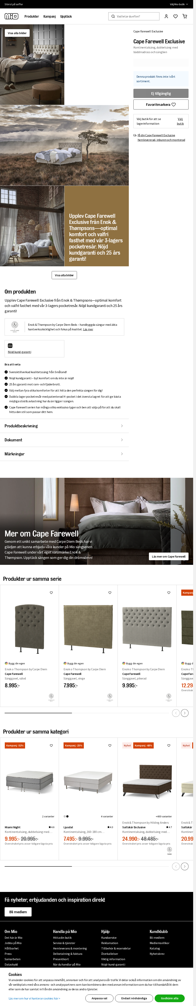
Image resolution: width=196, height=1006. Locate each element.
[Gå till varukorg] (185, 16)
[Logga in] (166, 16)
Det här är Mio (13, 937)
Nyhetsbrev (157, 954)
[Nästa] (185, 713)
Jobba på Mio (13, 943)
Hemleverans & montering (70, 948)
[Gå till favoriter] (175, 16)
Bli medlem (18, 911)
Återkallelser (109, 954)
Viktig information (113, 959)
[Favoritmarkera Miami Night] (51, 745)
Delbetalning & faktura (67, 954)
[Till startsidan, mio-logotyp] (11, 16)
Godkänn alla (169, 998)
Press (8, 954)
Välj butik (180, 121)
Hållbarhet (12, 948)
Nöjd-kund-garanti (113, 964)
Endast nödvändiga (134, 998)
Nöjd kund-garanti (19, 352)
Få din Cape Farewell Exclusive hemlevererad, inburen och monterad (161, 137)
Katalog (155, 948)
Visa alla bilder (17, 33)
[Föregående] (176, 713)
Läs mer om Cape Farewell (168, 556)
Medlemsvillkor (159, 943)
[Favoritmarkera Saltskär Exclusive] (169, 745)
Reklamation (109, 943)
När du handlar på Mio (67, 964)
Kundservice (109, 937)
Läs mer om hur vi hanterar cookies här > (34, 998)
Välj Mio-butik (177, 4)
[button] (32, 64)
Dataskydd (11, 964)
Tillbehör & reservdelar (116, 948)
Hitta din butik (62, 937)
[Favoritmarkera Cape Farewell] (51, 593)
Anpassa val (99, 998)
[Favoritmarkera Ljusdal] (110, 745)
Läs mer (88, 329)
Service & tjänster (64, 943)
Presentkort (61, 959)
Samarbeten (12, 959)
